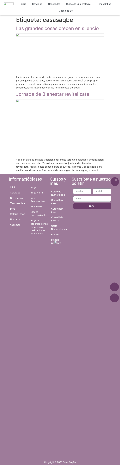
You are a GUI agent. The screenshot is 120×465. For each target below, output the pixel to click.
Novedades (54, 4)
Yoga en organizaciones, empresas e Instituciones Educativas (39, 227)
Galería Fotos (17, 214)
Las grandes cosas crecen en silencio (57, 28)
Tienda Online (103, 4)
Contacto (15, 224)
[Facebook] (114, 287)
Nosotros (15, 219)
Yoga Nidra (37, 192)
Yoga (33, 187)
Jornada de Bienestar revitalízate (52, 94)
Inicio (23, 4)
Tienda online (17, 203)
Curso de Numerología (78, 4)
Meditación (37, 206)
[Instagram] (114, 297)
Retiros (55, 234)
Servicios (37, 4)
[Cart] (115, 181)
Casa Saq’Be (66, 10)
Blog (12, 208)
